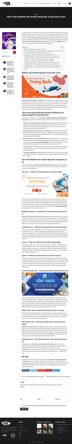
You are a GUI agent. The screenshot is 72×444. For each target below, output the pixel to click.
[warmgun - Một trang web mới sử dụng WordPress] (8, 3)
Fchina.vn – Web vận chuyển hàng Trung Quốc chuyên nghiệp (40, 59)
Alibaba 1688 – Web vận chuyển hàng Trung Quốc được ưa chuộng (41, 64)
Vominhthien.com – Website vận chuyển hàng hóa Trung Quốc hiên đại (42, 57)
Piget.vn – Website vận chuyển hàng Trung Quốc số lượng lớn (40, 60)
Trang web (57, 399)
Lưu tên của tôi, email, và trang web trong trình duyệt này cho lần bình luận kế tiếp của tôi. (44, 405)
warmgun (59, 432)
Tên (21, 399)
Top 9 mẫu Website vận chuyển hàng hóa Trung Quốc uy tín (37, 52)
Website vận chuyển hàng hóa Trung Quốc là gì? (35, 49)
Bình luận (22, 387)
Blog (36, 14)
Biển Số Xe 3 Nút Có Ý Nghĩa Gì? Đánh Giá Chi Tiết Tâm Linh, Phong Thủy (10, 70)
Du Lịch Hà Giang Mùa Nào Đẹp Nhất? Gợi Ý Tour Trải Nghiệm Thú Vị (10, 93)
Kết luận (25, 69)
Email (39, 399)
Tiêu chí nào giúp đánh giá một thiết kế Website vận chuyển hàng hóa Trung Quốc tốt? (43, 51)
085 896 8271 (60, 429)
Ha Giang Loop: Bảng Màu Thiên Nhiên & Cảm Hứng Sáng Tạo (10, 63)
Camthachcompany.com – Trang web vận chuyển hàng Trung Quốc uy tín (43, 62)
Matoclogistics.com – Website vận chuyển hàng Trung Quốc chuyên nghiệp (43, 65)
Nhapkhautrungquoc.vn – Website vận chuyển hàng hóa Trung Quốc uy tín (43, 56)
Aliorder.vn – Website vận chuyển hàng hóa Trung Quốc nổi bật (40, 54)
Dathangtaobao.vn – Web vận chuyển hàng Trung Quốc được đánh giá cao (43, 67)
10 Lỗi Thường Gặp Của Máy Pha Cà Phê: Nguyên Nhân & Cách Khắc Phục (10, 85)
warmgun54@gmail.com (62, 430)
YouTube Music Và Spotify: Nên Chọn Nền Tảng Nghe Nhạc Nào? (10, 77)
